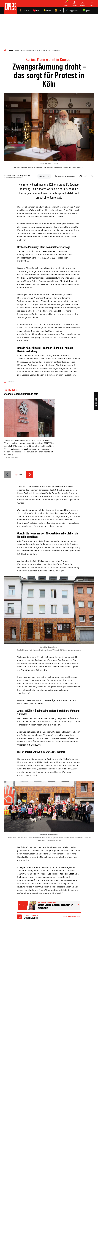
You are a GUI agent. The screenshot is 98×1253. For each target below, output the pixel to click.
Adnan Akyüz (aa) (9, 175)
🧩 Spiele (86, 10)
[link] (10, 7)
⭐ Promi (47, 10)
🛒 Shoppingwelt (71, 10)
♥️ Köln (36, 10)
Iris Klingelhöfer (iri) (23, 175)
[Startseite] (5, 50)
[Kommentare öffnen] (80, 176)
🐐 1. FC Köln (24, 10)
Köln (11, 50)
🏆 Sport (58, 10)
